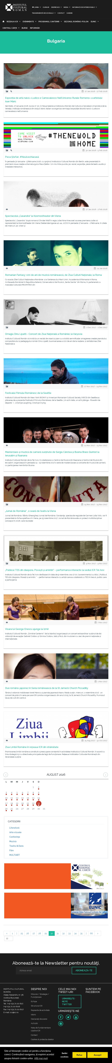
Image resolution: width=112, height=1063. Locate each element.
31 (58, 933)
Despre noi (55, 7)
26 (27, 933)
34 (75, 933)
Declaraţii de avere (39, 1019)
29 (45, 933)
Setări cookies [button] (64, 1055)
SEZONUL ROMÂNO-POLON (76, 22)
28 (39, 933)
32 (63, 933)
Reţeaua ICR (12, 22)
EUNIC (93, 22)
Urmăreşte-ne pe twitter (68, 1001)
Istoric (33, 1014)
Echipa (34, 1001)
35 (81, 933)
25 (22, 933)
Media (66, 7)
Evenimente (28, 22)
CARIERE (69, 13)
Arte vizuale (15, 832)
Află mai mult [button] (41, 1058)
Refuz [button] (79, 1055)
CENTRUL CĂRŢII (9, 28)
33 (69, 933)
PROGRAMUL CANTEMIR (48, 22)
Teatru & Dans (16, 846)
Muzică (12, 841)
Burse (25, 28)
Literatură (14, 828)
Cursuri (46, 7)
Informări (35, 28)
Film (11, 850)
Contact (60, 13)
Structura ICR (36, 1006)
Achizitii (34, 1023)
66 (91, 933)
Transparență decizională (43, 13)
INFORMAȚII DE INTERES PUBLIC (83, 7)
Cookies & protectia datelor (42, 1039)
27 (34, 933)
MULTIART (14, 855)
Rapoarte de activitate (40, 1010)
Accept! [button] (98, 1055)
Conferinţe (14, 837)
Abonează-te (84, 970)
